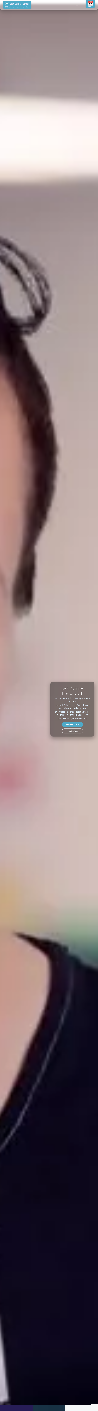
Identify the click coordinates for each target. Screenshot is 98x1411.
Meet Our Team (72, 731)
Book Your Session (72, 725)
